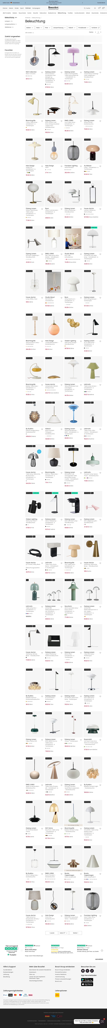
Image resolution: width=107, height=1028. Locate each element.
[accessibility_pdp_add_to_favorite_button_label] (42, 72)
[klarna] (30, 995)
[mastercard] (15, 995)
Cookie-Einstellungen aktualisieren (70, 1020)
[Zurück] (25, 3)
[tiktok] (92, 971)
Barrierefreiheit (42, 1020)
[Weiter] (82, 3)
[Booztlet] (53, 8)
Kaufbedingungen (32, 1020)
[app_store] (87, 984)
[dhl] (57, 995)
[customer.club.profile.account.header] (95, 8)
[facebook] (83, 971)
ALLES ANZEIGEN (99, 959)
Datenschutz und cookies (53, 1020)
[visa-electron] (25, 995)
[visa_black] (10, 995)
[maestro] (20, 995)
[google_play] (87, 980)
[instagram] (87, 971)
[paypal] (5, 995)
